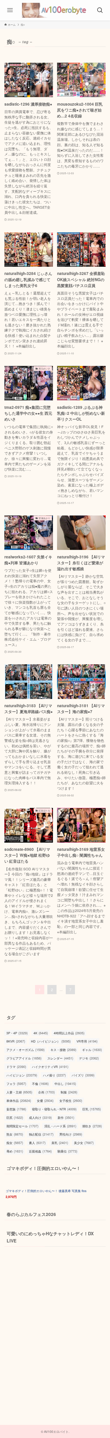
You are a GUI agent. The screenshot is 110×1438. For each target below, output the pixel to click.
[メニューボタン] (10, 10)
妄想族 (16, 1109)
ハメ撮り (54, 1075)
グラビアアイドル (23, 1058)
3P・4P (17, 1032)
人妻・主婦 (19, 1092)
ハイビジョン (21, 1075)
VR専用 (86, 1041)
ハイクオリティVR (50, 1066)
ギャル (92, 1049)
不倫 (40, 1083)
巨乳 (91, 1109)
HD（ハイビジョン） (51, 1041)
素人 (37, 1142)
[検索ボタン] (100, 10)
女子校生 (70, 1100)
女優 (45, 1100)
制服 (69, 1092)
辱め (14, 1151)
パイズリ (83, 1075)
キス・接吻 (63, 1049)
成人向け (40, 1117)
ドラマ (16, 1066)
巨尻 (14, 1117)
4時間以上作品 (69, 1032)
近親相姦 (40, 1151)
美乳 (59, 1142)
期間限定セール (22, 1125)
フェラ (16, 1083)
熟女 (14, 1134)
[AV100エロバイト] (55, 10)
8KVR (15, 1041)
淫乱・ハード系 (60, 1125)
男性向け (70, 1134)
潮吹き (92, 1125)
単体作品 (18, 1100)
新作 (66, 1117)
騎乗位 (67, 1151)
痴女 (14, 1142)
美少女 (84, 1142)
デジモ (89, 1058)
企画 (46, 1092)
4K (41, 1032)
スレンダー (60, 1058)
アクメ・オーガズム (25, 1049)
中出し (65, 1083)
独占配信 (41, 1134)
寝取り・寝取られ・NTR (54, 1109)
